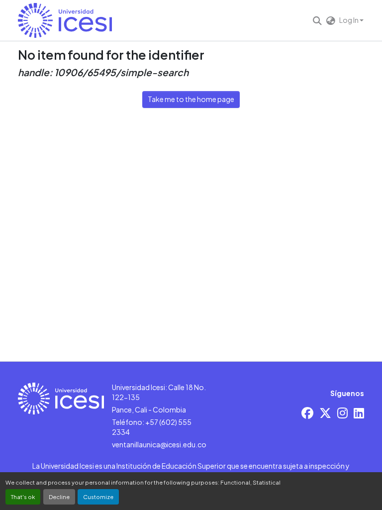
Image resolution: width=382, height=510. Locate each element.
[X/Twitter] (325, 413)
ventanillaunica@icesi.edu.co (159, 444)
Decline (59, 496)
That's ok (23, 496)
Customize (98, 496)
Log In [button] (349, 19)
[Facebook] (307, 413)
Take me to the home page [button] (191, 99)
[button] (65, 20)
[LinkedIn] (359, 413)
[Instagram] (342, 413)
